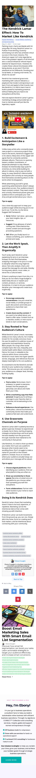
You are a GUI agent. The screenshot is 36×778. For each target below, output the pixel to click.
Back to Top (18, 579)
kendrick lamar (25, 536)
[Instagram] (19, 574)
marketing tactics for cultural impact (14, 546)
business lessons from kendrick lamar (14, 552)
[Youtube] (23, 574)
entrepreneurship (8, 42)
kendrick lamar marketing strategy (13, 540)
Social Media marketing (23, 39)
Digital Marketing (8, 39)
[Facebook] (13, 574)
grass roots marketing (9, 543)
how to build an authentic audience (13, 549)
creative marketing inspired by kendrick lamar (16, 556)
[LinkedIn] (16, 574)
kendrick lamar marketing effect (12, 533)
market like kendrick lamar (11, 536)
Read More (6, 677)
